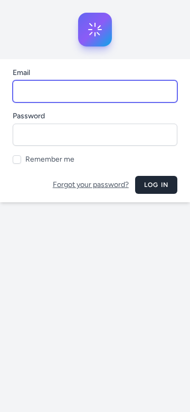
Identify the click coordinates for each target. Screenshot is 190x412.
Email (21, 72)
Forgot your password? (91, 184)
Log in (156, 185)
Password (29, 115)
